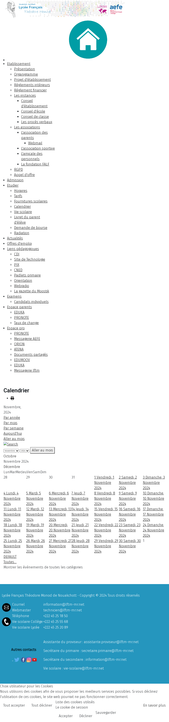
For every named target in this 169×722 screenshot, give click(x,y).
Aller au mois (14, 439)
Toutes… (10, 562)
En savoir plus (154, 705)
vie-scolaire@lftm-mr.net (84, 668)
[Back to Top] (161, 713)
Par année (12, 418)
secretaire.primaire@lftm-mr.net (107, 651)
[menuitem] (18, 64)
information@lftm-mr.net (63, 604)
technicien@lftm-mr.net (62, 610)
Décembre (12, 467)
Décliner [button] (85, 716)
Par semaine (14, 428)
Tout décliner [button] (41, 705)
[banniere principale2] (84, 9)
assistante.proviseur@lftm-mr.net (111, 642)
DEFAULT (10, 557)
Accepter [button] (66, 716)
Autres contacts (23, 650)
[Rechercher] (11, 444)
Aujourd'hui (13, 433)
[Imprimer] (12, 398)
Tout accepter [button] (14, 705)
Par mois (10, 423)
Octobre (10, 456)
